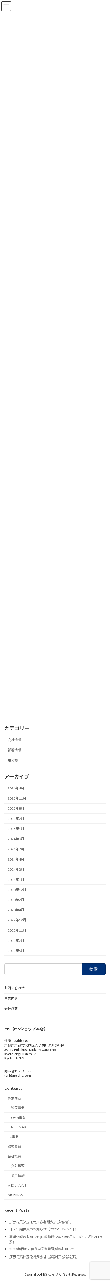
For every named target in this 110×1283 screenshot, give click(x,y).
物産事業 (18, 1108)
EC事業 (13, 1136)
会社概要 (11, 1009)
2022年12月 (17, 920)
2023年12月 (17, 890)
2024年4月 (16, 859)
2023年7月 (16, 900)
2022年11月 (17, 930)
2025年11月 (17, 798)
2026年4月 (16, 788)
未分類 (13, 760)
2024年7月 (16, 849)
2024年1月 (16, 879)
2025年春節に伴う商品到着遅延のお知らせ (42, 1249)
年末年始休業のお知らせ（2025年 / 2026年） (43, 1229)
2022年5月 (16, 951)
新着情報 (14, 750)
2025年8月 (16, 808)
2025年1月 (16, 829)
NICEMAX (18, 1127)
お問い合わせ (14, 988)
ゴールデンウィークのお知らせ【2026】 (40, 1221)
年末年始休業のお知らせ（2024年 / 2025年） (43, 1256)
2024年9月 (16, 839)
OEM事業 (18, 1117)
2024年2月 (16, 869)
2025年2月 (16, 818)
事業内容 (11, 998)
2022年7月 (16, 940)
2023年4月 (16, 910)
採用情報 (18, 1175)
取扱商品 (14, 1146)
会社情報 (14, 740)
